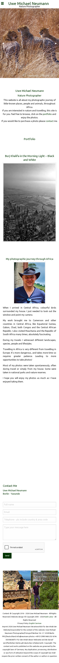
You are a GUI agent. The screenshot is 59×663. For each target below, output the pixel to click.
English (32, 623)
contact (50, 121)
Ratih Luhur (48, 617)
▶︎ (57, 43)
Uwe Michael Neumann (29, 3)
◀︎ (4, 43)
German (38, 623)
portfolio (47, 114)
